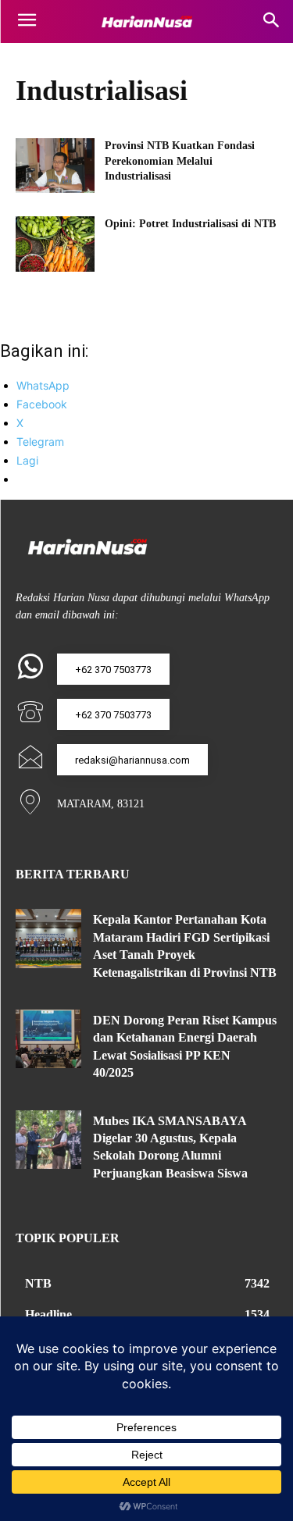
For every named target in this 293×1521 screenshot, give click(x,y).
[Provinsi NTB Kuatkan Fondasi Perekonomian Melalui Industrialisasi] (55, 165)
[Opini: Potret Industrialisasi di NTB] (55, 243)
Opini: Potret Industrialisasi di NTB (190, 224)
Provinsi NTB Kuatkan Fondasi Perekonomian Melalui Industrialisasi (180, 161)
